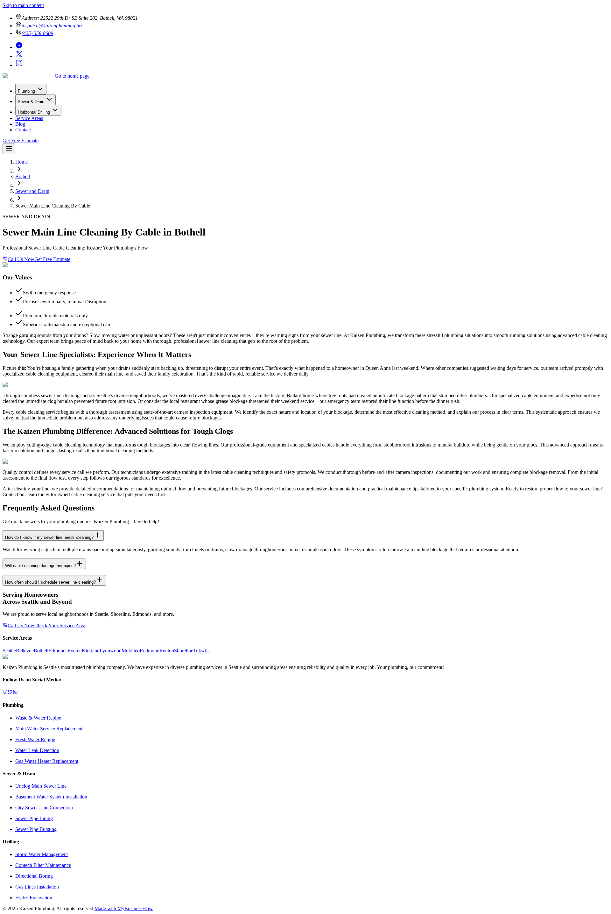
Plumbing (26, 91)
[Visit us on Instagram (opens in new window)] (19, 65)
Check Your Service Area (59, 625)
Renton (166, 650)
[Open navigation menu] (9, 149)
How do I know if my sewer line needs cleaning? (49, 537)
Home (21, 162)
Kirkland (91, 650)
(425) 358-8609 (37, 33)
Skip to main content (23, 5)
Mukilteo (131, 650)
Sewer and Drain (32, 191)
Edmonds (57, 650)
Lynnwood (111, 650)
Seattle (9, 650)
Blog (20, 124)
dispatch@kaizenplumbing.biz (52, 25)
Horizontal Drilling (34, 112)
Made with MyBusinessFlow (124, 908)
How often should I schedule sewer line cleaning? (50, 582)
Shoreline (183, 650)
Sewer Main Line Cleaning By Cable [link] (52, 205)
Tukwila (201, 650)
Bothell (22, 176)
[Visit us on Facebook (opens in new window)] (19, 47)
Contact (23, 129)
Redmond (149, 650)
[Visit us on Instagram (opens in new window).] (15, 692)
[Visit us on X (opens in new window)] (19, 56)
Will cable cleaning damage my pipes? (40, 565)
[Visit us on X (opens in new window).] (10, 692)
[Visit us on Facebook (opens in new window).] (5, 692)
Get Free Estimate (21, 140)
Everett (74, 650)
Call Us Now (21, 259)
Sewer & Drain (31, 101)
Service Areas (29, 118)
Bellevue (25, 650)
